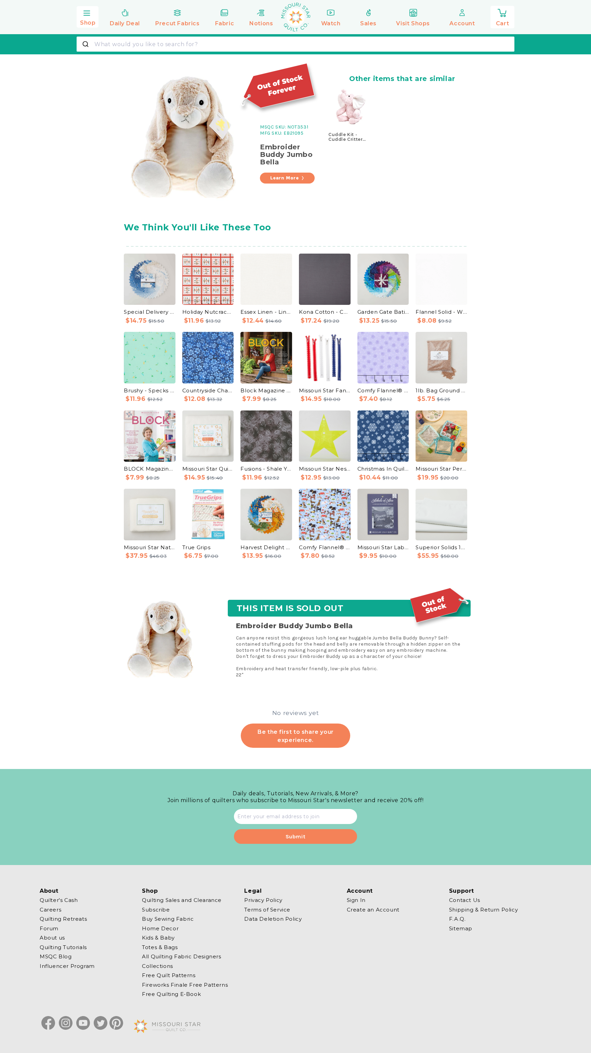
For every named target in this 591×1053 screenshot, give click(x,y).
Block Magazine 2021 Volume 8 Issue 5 (266, 390)
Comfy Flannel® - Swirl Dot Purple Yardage (383, 390)
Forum (49, 928)
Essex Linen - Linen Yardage (266, 312)
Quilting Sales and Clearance (182, 900)
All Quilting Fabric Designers (181, 956)
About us (52, 937)
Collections (157, 965)
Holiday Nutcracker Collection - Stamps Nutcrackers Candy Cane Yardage (208, 312)
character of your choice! (390, 656)
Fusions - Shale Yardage (266, 468)
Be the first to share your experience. (295, 735)
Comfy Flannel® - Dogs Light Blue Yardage (325, 547)
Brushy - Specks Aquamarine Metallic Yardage (149, 390)
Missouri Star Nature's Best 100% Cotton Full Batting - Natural (149, 547)
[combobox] (295, 44)
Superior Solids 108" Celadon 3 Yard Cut (441, 547)
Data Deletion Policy (273, 919)
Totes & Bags (160, 947)
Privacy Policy (263, 900)
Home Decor (160, 928)
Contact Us (464, 900)
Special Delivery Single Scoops (149, 312)
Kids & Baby (158, 937)
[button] (87, 16)
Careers (50, 909)
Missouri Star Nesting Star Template (325, 468)
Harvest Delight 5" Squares (266, 547)
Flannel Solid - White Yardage (441, 312)
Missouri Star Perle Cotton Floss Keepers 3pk (441, 468)
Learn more (284, 178)
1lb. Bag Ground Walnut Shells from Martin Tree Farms (441, 390)
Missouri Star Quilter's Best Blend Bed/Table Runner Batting (208, 468)
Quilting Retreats (63, 919)
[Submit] (86, 44)
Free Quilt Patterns (168, 975)
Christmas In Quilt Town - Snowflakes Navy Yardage (383, 468)
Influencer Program (67, 965)
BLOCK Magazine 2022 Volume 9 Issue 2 (149, 468)
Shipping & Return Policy (483, 909)
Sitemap (460, 928)
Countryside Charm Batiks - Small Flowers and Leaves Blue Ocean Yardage (208, 390)
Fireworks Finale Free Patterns (185, 984)
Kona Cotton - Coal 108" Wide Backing (325, 312)
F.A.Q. (457, 919)
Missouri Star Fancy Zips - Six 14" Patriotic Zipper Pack (325, 390)
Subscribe (156, 909)
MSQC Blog (55, 956)
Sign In (356, 900)
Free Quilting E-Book (171, 994)
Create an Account (373, 909)
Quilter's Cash (59, 900)
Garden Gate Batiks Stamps (383, 312)
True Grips (196, 547)
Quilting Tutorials (63, 947)
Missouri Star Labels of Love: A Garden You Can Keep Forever (383, 547)
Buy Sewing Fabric (168, 919)
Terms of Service (267, 909)
